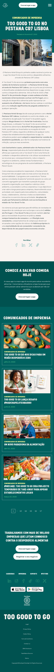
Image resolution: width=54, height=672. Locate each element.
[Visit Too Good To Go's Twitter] (31, 245)
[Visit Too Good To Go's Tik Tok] (31, 581)
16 (36, 511)
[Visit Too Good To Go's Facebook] (16, 245)
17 (41, 511)
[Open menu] (50, 5)
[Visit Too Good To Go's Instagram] (16, 581)
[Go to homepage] (5, 5)
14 (26, 511)
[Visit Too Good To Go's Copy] (38, 245)
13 (21, 511)
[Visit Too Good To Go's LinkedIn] (9, 581)
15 (31, 511)
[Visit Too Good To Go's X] (45, 581)
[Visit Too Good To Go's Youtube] (38, 581)
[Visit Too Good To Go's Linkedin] (23, 245)
